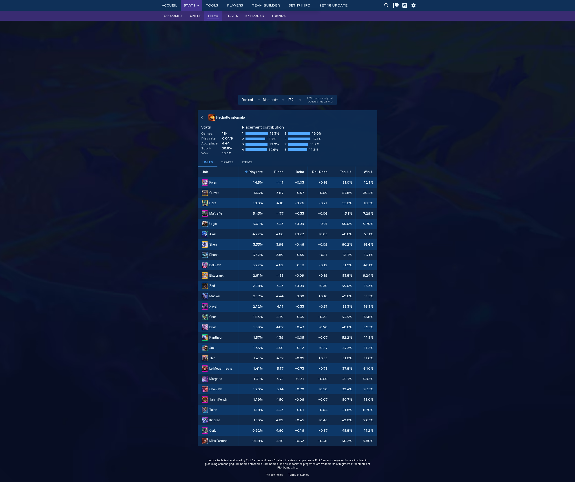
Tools (212, 5)
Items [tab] (247, 162)
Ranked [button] (247, 100)
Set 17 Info (300, 5)
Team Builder (266, 5)
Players (235, 5)
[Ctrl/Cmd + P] (387, 5)
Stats (190, 5)
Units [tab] (207, 162)
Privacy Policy (274, 474)
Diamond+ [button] (270, 100)
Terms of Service (298, 474)
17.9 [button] (290, 100)
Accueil (169, 5)
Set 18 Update (333, 5)
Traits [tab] (227, 162)
